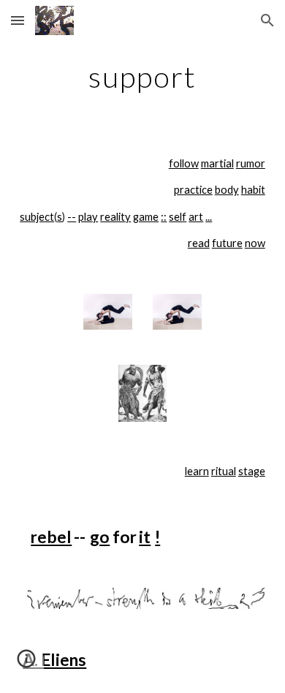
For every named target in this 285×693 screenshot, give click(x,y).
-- (71, 217)
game (146, 217)
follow (184, 163)
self (177, 217)
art (196, 217)
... (208, 217)
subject (37, 217)
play (88, 217)
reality (115, 217)
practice (193, 189)
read (199, 243)
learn (197, 471)
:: (164, 217)
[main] (142, 77)
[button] (17, 20)
